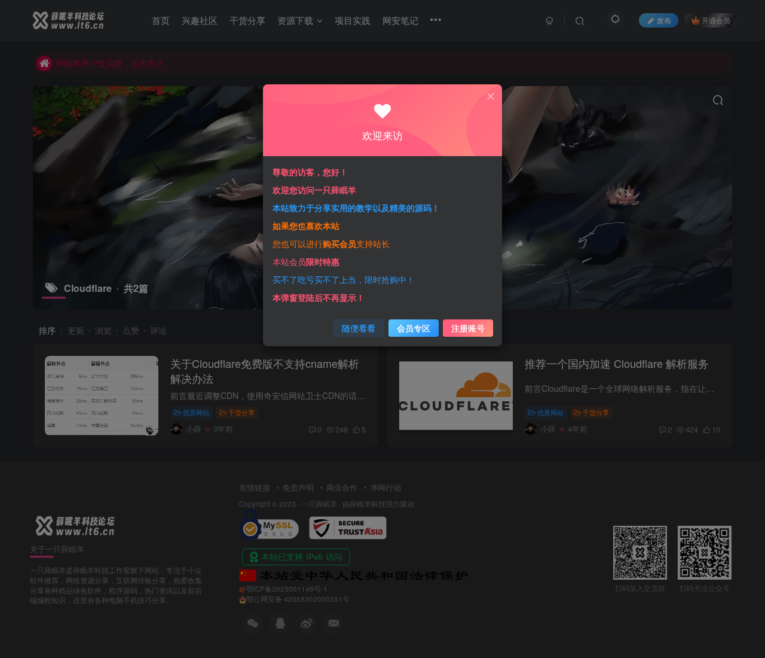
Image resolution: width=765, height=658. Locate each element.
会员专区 (413, 328)
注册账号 (468, 328)
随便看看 (358, 328)
